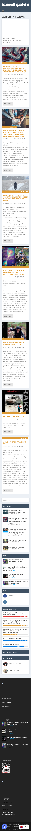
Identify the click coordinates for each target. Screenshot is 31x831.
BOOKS (17, 542)
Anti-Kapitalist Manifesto (16, 547)
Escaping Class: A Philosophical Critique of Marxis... (13, 40)
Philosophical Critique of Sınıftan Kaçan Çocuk (13, 343)
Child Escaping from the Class (17, 540)
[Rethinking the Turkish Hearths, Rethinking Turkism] (5, 512)
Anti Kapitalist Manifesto (13, 416)
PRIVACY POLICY (6, 702)
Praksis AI (7, 138)
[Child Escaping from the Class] (5, 541)
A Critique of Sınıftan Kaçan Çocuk (14, 443)
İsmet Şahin (7, 74)
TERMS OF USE (6, 707)
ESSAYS (17, 514)
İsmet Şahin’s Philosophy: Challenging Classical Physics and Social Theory (14, 272)
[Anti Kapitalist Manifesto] (15, 402)
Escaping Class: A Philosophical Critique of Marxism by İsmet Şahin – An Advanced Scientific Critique (14, 69)
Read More (7, 104)
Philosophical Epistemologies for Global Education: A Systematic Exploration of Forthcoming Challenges (15, 133)
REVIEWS (21, 74)
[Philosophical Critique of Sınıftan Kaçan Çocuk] (15, 331)
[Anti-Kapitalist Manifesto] (5, 548)
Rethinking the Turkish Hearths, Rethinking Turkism (17, 511)
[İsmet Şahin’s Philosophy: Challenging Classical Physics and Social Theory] (15, 257)
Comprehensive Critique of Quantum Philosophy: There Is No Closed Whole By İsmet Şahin (15, 198)
